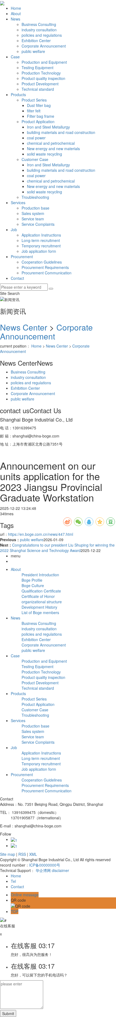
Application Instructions (41, 235)
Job (14, 229)
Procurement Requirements (45, 267)
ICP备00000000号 (44, 865)
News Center (23, 327)
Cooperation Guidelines (42, 262)
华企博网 (43, 870)
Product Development (40, 83)
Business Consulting (39, 24)
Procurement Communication (46, 272)
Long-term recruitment (41, 240)
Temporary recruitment (41, 245)
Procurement (22, 256)
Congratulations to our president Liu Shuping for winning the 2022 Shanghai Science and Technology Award (57, 547)
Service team (33, 218)
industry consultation (39, 29)
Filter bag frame (40, 116)
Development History (39, 607)
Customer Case (35, 159)
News (15, 19)
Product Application (38, 121)
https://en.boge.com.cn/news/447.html (40, 534)
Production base (35, 208)
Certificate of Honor (38, 596)
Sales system (33, 213)
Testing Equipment (37, 67)
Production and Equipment (44, 62)
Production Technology (41, 73)
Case (15, 56)
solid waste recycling (44, 154)
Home (16, 8)
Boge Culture (33, 585)
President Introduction (40, 574)
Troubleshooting (35, 197)
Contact (17, 278)
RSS (22, 854)
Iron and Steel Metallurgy (48, 127)
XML (33, 854)
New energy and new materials (53, 148)
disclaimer (60, 870)
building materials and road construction (61, 132)
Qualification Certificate (41, 591)
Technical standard (38, 89)
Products (18, 94)
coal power (36, 137)
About (16, 13)
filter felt (33, 110)
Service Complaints (38, 224)
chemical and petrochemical (51, 143)
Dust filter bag (39, 105)
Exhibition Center (36, 40)
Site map (7, 854)
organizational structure (42, 601)
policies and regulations (42, 35)
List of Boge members (40, 612)
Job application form (39, 251)
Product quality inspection (43, 78)
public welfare (33, 51)
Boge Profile (32, 580)
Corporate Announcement (44, 46)
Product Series (34, 100)
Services (18, 202)
